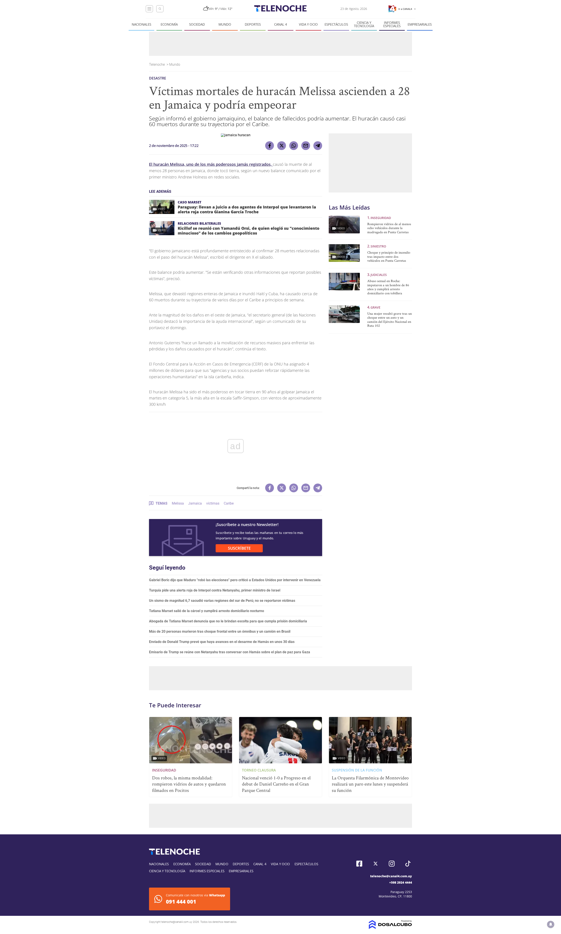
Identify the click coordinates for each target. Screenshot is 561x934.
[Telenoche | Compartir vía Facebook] (269, 145)
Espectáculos (336, 24)
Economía (169, 24)
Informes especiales (392, 24)
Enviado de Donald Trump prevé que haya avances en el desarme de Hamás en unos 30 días (222, 642)
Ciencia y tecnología (364, 24)
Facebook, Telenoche (359, 864)
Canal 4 (280, 24)
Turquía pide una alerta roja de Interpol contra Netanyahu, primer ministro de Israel (214, 590)
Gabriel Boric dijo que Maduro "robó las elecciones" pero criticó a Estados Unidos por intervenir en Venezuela (235, 580)
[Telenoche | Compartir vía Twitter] (281, 145)
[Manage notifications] (550, 924)
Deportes (253, 24)
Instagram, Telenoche (392, 864)
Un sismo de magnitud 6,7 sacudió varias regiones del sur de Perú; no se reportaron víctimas (222, 601)
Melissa (178, 503)
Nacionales (141, 24)
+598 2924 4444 (400, 882)
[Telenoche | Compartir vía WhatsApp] (293, 145)
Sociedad (197, 24)
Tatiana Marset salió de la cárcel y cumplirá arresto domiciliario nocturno (206, 611)
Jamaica (195, 503)
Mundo (224, 24)
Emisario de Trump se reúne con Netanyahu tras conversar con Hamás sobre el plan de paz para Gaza (229, 652)
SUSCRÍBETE (239, 548)
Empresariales (420, 24)
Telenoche (157, 64)
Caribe (229, 503)
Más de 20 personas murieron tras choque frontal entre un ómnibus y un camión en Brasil (219, 631)
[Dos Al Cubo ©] (390, 928)
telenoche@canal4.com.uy (391, 876)
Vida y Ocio (308, 24)
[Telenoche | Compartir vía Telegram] (317, 145)
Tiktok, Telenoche (408, 864)
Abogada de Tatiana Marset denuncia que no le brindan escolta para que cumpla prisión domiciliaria (228, 621)
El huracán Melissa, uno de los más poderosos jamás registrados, (211, 164)
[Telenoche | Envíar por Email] (305, 145)
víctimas (212, 503)
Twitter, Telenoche (375, 864)
